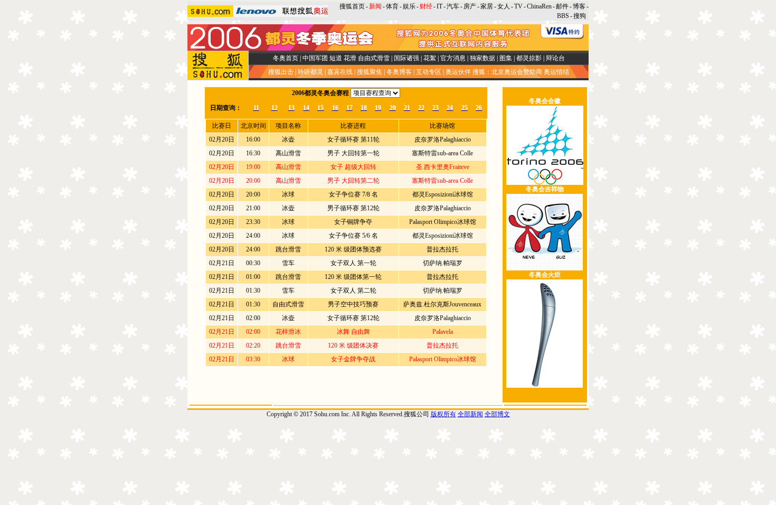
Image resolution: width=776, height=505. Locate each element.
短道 (335, 58)
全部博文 (497, 414)
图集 (505, 58)
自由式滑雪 (374, 58)
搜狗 (580, 16)
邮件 (562, 6)
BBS (563, 16)
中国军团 (315, 58)
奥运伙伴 (458, 72)
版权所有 (443, 414)
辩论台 (555, 58)
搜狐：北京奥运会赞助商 (507, 72)
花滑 (350, 58)
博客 (579, 6)
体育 (392, 6)
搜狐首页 (352, 6)
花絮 (429, 58)
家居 (486, 6)
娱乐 (409, 6)
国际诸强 (406, 58)
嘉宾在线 (340, 72)
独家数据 (482, 58)
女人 (503, 6)
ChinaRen (539, 6)
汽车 (453, 6)
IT (439, 6)
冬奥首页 (285, 58)
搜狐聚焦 (369, 72)
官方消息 (453, 58)
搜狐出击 (281, 72)
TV (518, 6)
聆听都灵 (310, 72)
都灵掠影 (529, 58)
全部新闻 (470, 414)
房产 (469, 6)
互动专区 (428, 72)
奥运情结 (556, 72)
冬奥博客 (399, 72)
